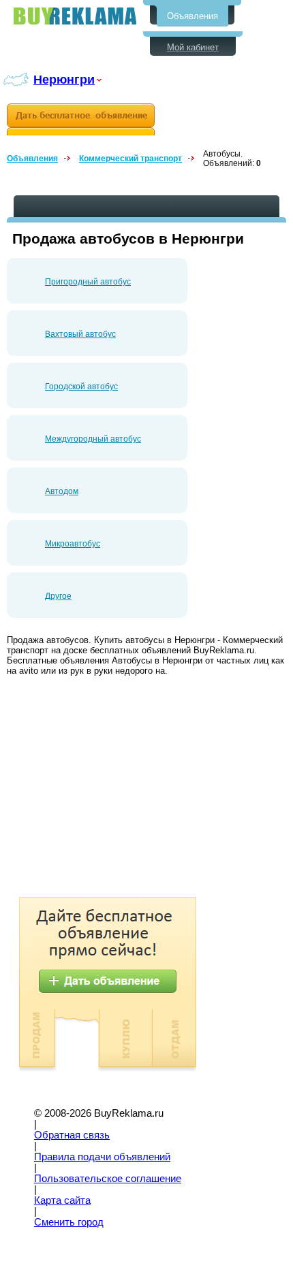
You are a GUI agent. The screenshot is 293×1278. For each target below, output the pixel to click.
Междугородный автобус (93, 439)
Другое (58, 596)
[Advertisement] (121, 788)
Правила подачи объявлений (102, 1156)
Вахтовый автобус (80, 334)
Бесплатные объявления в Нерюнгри (75, 15)
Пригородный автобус (88, 281)
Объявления (192, 16)
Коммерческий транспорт (130, 158)
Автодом (61, 491)
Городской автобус (81, 386)
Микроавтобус (72, 543)
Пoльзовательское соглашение (107, 1178)
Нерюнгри (64, 79)
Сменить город (69, 1222)
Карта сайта (62, 1200)
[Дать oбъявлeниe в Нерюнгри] (81, 119)
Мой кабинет (193, 47)
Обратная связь (72, 1135)
